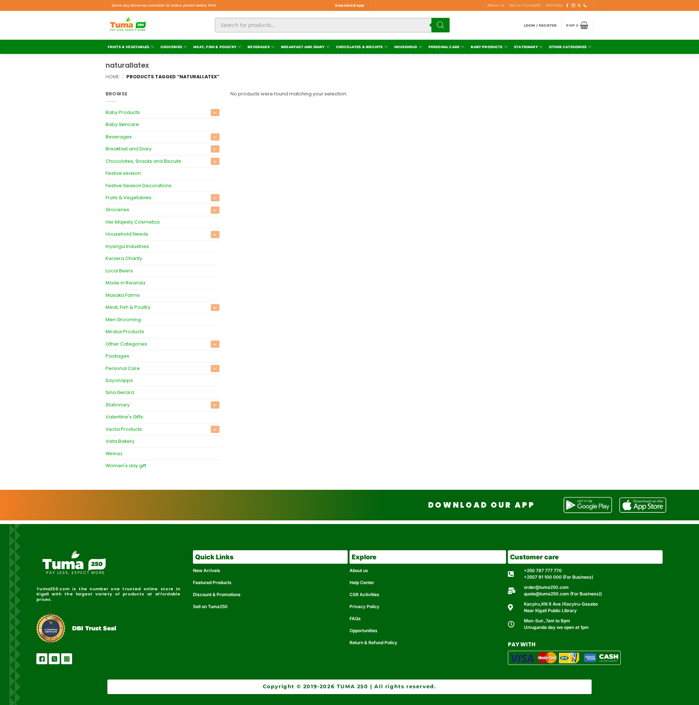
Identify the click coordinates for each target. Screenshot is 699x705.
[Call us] (585, 6)
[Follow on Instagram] (573, 6)
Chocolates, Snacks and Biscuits (143, 161)
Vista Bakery (120, 441)
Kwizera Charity (124, 258)
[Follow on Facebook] (567, 6)
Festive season (123, 173)
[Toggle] (215, 112)
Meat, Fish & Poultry (214, 47)
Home (112, 77)
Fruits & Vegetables (128, 47)
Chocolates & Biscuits (359, 47)
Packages (117, 356)
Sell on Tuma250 (525, 5)
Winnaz (114, 453)
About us (495, 5)
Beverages (259, 47)
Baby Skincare (122, 124)
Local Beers (119, 271)
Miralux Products (125, 331)
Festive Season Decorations (138, 185)
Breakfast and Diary (302, 47)
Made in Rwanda (125, 283)
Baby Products (486, 47)
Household (405, 47)
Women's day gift (126, 465)
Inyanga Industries (127, 246)
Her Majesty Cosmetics (133, 222)
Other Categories (568, 47)
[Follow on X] (579, 6)
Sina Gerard (120, 393)
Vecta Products (124, 429)
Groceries (171, 47)
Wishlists (554, 5)
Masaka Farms (123, 295)
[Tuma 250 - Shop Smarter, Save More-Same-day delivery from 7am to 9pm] (155, 25)
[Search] (440, 25)
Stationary (526, 47)
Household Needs (127, 234)
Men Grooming (123, 319)
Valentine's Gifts (124, 417)
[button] (540, 25)
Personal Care (444, 47)
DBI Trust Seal (94, 628)
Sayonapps (119, 380)
